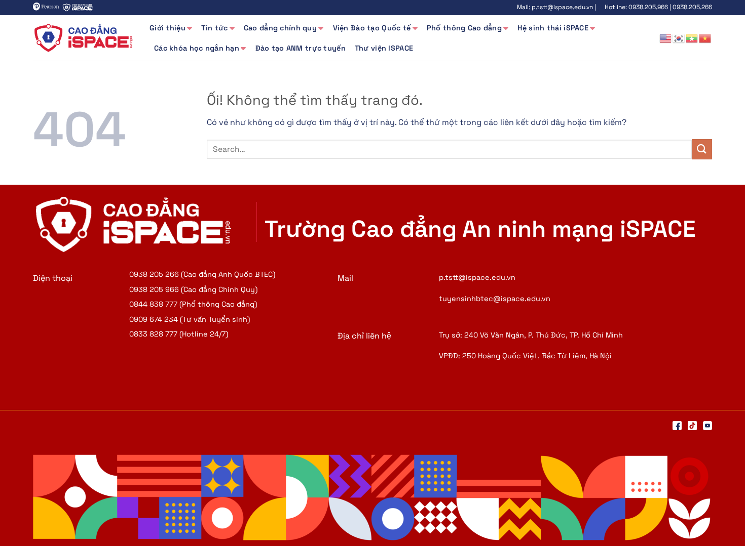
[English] (666, 37)
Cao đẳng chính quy (280, 27)
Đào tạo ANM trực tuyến (300, 48)
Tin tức (214, 27)
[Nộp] (702, 149)
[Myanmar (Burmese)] (692, 37)
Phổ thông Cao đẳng (464, 27)
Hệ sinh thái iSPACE (552, 27)
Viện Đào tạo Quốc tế (372, 27)
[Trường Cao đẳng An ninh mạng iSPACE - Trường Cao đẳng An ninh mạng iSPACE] (83, 38)
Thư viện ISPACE (384, 48)
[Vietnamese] (705, 37)
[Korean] (679, 37)
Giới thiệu (167, 27)
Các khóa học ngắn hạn (196, 48)
